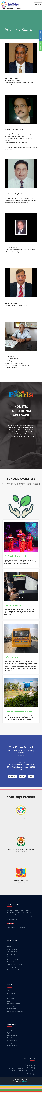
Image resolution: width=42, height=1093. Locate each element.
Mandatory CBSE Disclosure (15, 1011)
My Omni (10, 1033)
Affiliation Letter (12, 991)
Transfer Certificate (13, 962)
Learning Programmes (13, 967)
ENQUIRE (22, 776)
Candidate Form (12, 1045)
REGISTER (31, 776)
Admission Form (12, 1040)
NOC (8, 1001)
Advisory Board (11, 954)
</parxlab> (25, 1082)
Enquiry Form (11, 1043)
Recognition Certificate (14, 1003)
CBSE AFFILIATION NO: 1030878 (12, 8)
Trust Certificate (12, 1006)
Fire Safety (10, 998)
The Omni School (12, 952)
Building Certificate (12, 993)
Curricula (10, 957)
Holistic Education (12, 959)
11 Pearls (10, 1030)
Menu (39, 4)
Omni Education (12, 949)
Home (9, 946)
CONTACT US (12, 776)
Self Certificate (11, 996)
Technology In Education (14, 964)
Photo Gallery (11, 1038)
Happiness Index (12, 1035)
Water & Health (11, 1009)
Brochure (10, 972)
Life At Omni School (13, 969)
